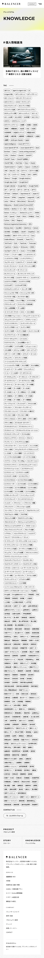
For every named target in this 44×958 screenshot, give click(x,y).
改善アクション (23, 690)
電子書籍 (34, 789)
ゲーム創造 (21, 308)
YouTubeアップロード (11, 251)
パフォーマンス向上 (18, 461)
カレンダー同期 (26, 289)
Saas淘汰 (19, 228)
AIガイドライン (9, 102)
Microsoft (31, 201)
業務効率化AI (8, 713)
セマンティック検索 (21, 358)
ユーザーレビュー (28, 572)
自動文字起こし (9, 762)
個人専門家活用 (23, 621)
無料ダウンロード (21, 728)
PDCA (24, 216)
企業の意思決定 (33, 606)
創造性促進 (35, 633)
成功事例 (31, 675)
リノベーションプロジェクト (13, 587)
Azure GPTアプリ (24, 144)
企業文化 (35, 610)
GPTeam (7, 193)
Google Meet (22, 186)
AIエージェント (9, 98)
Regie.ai (19, 220)
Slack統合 (7, 235)
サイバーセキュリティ (11, 339)
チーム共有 (18, 369)
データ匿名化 (22, 392)
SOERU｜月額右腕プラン (14, 889)
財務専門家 (35, 778)
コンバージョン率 (33, 331)
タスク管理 (25, 365)
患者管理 (28, 671)
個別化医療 (18, 629)
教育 (17, 694)
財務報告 (27, 778)
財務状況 (16, 782)
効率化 (16, 636)
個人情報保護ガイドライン (23, 625)
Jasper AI (35, 193)
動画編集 (24, 640)
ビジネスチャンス (27, 468)
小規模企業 (7, 667)
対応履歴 (33, 663)
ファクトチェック (9, 499)
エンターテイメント (10, 266)
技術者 (22, 678)
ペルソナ (7, 537)
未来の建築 (17, 705)
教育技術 (33, 694)
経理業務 (7, 755)
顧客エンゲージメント (11, 797)
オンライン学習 (9, 277)
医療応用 (25, 644)
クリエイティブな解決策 (25, 304)
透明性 (35, 785)
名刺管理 (24, 652)
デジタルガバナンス (10, 426)
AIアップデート (32, 94)
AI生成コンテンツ (19, 132)
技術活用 (15, 678)
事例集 (22, 598)
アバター (7, 255)
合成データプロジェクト (11, 652)
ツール (6, 373)
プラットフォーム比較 (23, 507)
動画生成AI (15, 640)
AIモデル (7, 121)
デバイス (21, 438)
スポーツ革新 (16, 354)
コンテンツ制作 (25, 327)
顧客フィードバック (10, 801)
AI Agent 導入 (8, 94)
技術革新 (15, 682)
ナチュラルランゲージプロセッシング (26, 449)
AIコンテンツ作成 (24, 106)
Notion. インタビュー (11, 213)
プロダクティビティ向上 (25, 518)
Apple (27, 140)
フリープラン (8, 510)
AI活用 (33, 129)
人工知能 (7, 602)
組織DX (30, 747)
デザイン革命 (8, 423)
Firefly (23, 174)
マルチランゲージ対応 (30, 564)
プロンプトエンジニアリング (13, 529)
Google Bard (23, 182)
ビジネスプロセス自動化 (25, 480)
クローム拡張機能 (9, 308)
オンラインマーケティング (26, 274)
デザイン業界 (32, 419)
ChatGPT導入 (8, 163)
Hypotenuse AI (25, 193)
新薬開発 (7, 701)
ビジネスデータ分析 (10, 476)
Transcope (32, 243)
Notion (31, 209)
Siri (38, 232)
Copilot (20, 167)
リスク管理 (22, 583)
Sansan (35, 228)
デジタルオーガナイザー (22, 423)
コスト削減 (30, 312)
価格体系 (32, 617)
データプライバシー (10, 381)
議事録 (30, 774)
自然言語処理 (23, 766)
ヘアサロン (7, 533)
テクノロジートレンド (11, 411)
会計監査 (7, 614)
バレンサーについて (12, 912)
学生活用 (20, 659)
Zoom (23, 251)
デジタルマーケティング (11, 434)
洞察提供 (24, 724)
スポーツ (7, 354)
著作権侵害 (18, 770)
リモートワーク (29, 587)
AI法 (27, 129)
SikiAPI (23, 232)
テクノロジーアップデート (23, 407)
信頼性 (14, 621)
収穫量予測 (23, 648)
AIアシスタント (20, 94)
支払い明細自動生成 (10, 690)
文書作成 (7, 698)
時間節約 (28, 701)
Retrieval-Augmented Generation (15, 224)
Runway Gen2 (8, 228)
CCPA (6, 155)
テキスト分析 (32, 403)
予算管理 (7, 598)
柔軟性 (25, 705)
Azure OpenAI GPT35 (11, 148)
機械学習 (27, 713)
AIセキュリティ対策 (10, 113)
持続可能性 (34, 686)
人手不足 (28, 602)
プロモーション (30, 526)
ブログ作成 (23, 514)
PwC (37, 216)
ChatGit (21, 155)
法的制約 (31, 720)
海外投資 (32, 724)
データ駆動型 (27, 400)
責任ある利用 (26, 782)
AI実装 (8, 881)
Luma (6, 201)
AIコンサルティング (10, 106)
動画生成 (7, 640)
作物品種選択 (27, 614)
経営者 (33, 751)
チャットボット (29, 369)
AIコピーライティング (23, 102)
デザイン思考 (22, 419)
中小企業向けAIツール (19, 594)
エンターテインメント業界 (27, 266)
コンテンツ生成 (21, 331)
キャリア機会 (20, 300)
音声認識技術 (22, 793)
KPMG (14, 197)
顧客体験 (21, 801)
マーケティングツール (11, 545)
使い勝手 (16, 617)
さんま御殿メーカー (24, 342)
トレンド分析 (34, 445)
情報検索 (15, 675)
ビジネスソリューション (11, 468)
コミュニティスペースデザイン (13, 319)
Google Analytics (25, 178)
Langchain (21, 197)
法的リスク (22, 720)
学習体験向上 (29, 659)
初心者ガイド (19, 633)
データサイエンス (25, 373)
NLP (25, 209)
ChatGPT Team (9, 159)
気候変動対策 (16, 717)
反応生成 (15, 648)
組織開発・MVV (10, 877)
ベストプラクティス (20, 533)
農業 (13, 785)
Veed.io (16, 247)
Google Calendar (9, 186)
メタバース (15, 568)
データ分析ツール (9, 392)
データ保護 (30, 384)
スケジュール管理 (19, 350)
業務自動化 (18, 713)
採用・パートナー (11, 928)
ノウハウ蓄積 (18, 453)
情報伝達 (36, 671)
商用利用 (7, 656)
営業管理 (15, 656)
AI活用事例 (7, 132)
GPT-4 (19, 190)
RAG (13, 220)
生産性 (14, 736)
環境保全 (28, 732)
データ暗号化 (19, 396)
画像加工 (21, 736)
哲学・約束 (9, 916)
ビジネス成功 (32, 487)
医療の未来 (7, 644)
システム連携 (19, 346)
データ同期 (31, 392)
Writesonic (24, 247)
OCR (5, 216)
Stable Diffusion (9, 239)
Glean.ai (7, 178)
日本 (13, 701)
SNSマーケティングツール (21, 235)
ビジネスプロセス (9, 480)
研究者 (6, 743)
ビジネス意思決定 (20, 487)
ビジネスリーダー (9, 484)
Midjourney (8, 205)
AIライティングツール (11, 125)
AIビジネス (35, 117)
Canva (14, 151)
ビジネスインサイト (10, 465)
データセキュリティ (10, 377)
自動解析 (27, 762)
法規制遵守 (15, 724)
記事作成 (7, 774)
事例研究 (15, 598)
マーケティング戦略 (26, 545)
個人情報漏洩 (8, 629)
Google (14, 178)
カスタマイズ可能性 (10, 281)
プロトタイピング (9, 522)
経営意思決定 (16, 751)
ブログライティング (33, 510)
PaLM (18, 216)
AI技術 (35, 125)
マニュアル (7, 552)
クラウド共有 (31, 300)
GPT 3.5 (12, 190)
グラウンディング (9, 304)
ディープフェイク (9, 403)
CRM (5, 171)
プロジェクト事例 (12, 920)
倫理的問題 (35, 629)
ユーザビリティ (19, 575)
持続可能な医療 (9, 686)
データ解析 (17, 400)
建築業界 (20, 671)
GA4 (29, 174)
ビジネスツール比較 (22, 472)
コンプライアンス (9, 335)
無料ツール (33, 728)
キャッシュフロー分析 (27, 293)
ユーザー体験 (8, 575)
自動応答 (28, 759)
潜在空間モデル (9, 728)
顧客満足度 (7, 804)
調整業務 (23, 774)
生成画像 (7, 736)
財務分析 (19, 778)
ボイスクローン (17, 537)
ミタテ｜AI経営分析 (12, 897)
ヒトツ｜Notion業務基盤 (14, 893)
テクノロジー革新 (23, 415)
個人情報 (33, 621)
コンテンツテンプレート (27, 323)
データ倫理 (7, 388)
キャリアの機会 (9, 300)
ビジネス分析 (22, 484)
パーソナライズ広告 (29, 457)
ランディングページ (10, 579)
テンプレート (8, 442)
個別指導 (27, 629)
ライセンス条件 (31, 575)
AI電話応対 (29, 136)
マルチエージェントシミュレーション (15, 556)
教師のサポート (9, 694)
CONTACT (9, 932)
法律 (5, 720)
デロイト (29, 438)
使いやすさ (7, 617)
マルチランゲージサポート (12, 564)
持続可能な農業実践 (22, 686)
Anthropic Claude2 (17, 140)
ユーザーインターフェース (29, 568)
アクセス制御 (31, 251)
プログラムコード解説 (11, 514)
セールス (33, 354)
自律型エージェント (10, 766)
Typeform (7, 247)
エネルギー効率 (31, 262)
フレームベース (19, 510)
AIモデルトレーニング (19, 121)
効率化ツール (24, 636)
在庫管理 (23, 656)
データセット (23, 377)
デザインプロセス (9, 419)
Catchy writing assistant (27, 151)
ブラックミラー (9, 507)
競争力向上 (7, 747)
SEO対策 (7, 232)
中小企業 (7, 594)
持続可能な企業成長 (26, 682)
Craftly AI (35, 167)
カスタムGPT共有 (20, 285)
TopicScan (23, 243)
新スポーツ (23, 698)
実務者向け (7, 663)
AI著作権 (13, 136)
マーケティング (9, 541)
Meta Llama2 (21, 201)
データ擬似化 (8, 396)
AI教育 (6, 129)
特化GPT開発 (19, 732)
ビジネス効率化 (33, 484)
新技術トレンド (34, 698)
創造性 (28, 633)
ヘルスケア (31, 533)
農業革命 (28, 785)
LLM (38, 197)
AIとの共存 (18, 117)
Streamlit (20, 239)
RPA (30, 224)
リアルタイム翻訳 (24, 579)
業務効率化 (31, 709)
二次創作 (29, 598)
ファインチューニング (27, 495)
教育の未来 (25, 694)
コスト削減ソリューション (12, 316)
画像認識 (16, 740)
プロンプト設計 (29, 529)
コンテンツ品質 (9, 331)
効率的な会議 (35, 636)
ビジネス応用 (8, 487)
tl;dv (15, 243)
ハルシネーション (32, 461)
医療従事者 (17, 644)
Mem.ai (12, 201)
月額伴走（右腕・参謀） (13, 885)
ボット (26, 537)
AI (29, 90)
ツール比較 (14, 373)
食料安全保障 (26, 804)
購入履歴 (7, 785)
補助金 (34, 770)
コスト (22, 312)
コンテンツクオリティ (11, 323)
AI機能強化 (14, 129)
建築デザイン (34, 667)
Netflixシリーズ (16, 209)
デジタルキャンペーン (25, 426)
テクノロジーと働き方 (27, 411)
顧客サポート (35, 797)
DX (18, 171)
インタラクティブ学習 (11, 258)
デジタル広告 (26, 434)
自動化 (21, 759)
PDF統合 (31, 216)
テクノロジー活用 (9, 415)
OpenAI (12, 216)
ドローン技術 (8, 449)
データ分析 (26, 388)
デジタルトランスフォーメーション (27, 430)
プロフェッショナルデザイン (26, 522)
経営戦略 (25, 751)
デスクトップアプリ (10, 438)
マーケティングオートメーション (26, 541)
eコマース (16, 174)
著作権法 (27, 770)
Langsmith (30, 197)
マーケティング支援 (10, 549)
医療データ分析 (34, 640)
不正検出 (34, 591)
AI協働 (29, 125)
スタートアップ (31, 350)
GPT (5, 190)
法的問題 (7, 724)
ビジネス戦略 (19, 491)
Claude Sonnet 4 (9, 167)
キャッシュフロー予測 (11, 293)
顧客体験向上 (31, 801)
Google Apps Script (10, 182)
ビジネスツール (9, 472)
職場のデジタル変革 (10, 759)
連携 (5, 789)
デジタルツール (9, 430)
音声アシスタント (9, 793)
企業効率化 (26, 610)
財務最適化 (7, 782)
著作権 (32, 766)
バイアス (7, 461)
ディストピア (21, 403)
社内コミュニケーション (18, 743)
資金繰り (35, 782)
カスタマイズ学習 (24, 281)
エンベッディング (9, 270)
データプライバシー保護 (26, 381)
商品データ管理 (34, 652)
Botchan (7, 151)
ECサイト (24, 171)
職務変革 (24, 755)
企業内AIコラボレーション (12, 610)
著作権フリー (8, 770)
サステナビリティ (9, 342)
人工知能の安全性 (17, 602)
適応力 (27, 789)
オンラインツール (9, 274)
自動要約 (19, 762)
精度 (24, 747)
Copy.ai (27, 167)
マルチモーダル (27, 560)
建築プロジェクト (9, 671)
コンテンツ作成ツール (11, 327)
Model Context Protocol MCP (23, 205)
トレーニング (23, 445)
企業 (24, 606)
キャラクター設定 (23, 297)
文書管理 (15, 698)
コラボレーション (30, 319)
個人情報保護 (8, 625)
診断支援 (15, 774)
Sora (32, 235)
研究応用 (34, 740)
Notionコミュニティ (26, 213)
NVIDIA (37, 213)
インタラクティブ (29, 255)
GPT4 (33, 190)
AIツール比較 (8, 117)
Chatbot (13, 155)
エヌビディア (20, 262)
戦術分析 (7, 678)
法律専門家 (13, 720)
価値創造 (24, 617)
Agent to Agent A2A (19, 90)
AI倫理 (22, 125)
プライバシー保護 (29, 503)
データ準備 (7, 400)
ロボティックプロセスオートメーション (16, 591)
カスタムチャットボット (11, 289)
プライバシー (18, 503)
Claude (32, 163)
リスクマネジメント (10, 583)
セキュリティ (8, 358)
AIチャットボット (24, 113)
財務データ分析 (9, 778)
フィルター (7, 503)
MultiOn (6, 209)
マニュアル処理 (18, 552)
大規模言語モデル (33, 656)
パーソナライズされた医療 (12, 457)
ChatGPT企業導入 (23, 159)
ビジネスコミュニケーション (28, 465)
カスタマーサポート (22, 277)
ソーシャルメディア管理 (11, 365)
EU (5, 174)
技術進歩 (7, 682)
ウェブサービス (9, 262)
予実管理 (31, 594)
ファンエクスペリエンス (25, 499)
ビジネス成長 (8, 491)
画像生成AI (7, 740)
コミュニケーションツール (31, 316)
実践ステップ (24, 663)
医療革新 (7, 648)
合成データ (32, 648)
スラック (25, 354)
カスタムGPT (8, 285)
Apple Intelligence (10, 144)
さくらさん (23, 339)
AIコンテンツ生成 (9, 109)
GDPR (35, 174)
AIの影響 (26, 117)
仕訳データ (17, 606)
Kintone (7, 197)
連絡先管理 (13, 789)
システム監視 (8, 346)
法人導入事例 (35, 717)
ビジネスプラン (24, 476)
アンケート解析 (17, 255)
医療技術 (33, 644)
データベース (8, 384)
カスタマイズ (35, 277)
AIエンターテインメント (23, 98)
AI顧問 (6, 140)
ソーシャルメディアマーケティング (15, 361)
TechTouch (8, 243)
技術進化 (29, 678)
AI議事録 (21, 136)
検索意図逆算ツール (10, 709)
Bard (37, 148)
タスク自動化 (35, 365)
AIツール (34, 113)
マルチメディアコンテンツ (12, 560)
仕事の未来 (7, 606)
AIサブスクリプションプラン (26, 109)
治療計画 (25, 717)
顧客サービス (24, 797)
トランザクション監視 (22, 442)
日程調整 (20, 701)
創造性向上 (7, 636)
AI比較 (22, 129)
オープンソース (22, 270)
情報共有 (7, 675)
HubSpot (15, 193)
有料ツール (7, 705)
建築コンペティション (20, 667)
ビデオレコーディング (11, 495)
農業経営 (20, 785)
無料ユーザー (8, 732)
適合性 (21, 789)
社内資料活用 (32, 743)
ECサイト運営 (34, 171)
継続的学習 (15, 755)
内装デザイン (8, 633)
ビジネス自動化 (30, 491)
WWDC (32, 247)
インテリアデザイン (26, 258)
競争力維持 (17, 747)
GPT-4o (26, 190)
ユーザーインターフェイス (12, 572)
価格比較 (7, 621)
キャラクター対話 (9, 297)
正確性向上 (35, 713)
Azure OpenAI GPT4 (27, 148)
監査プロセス (25, 740)
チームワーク (8, 369)
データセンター (34, 377)
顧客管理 (16, 804)
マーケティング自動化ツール (27, 549)
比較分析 (7, 717)
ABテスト (7, 90)
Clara (26, 163)
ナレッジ (9, 924)
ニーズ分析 (7, 453)
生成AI (36, 732)
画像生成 (29, 736)
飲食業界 (35, 804)
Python (6, 220)
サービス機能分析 (23, 335)
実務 (37, 659)
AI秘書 (6, 136)
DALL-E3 (12, 171)
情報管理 (23, 675)
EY (9, 174)
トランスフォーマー (10, 445)
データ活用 (29, 396)
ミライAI (7, 568)
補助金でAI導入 (11, 901)
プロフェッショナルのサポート (13, 526)
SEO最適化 (15, 232)
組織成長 (7, 751)
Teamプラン (30, 239)
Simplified (31, 232)
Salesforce (27, 228)
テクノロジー (8, 407)
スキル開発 (7, 350)
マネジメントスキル (32, 552)
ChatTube (19, 163)
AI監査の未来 (31, 132)
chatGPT (29, 155)
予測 (37, 594)
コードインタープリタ (11, 312)
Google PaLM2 (33, 186)
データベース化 (19, 384)
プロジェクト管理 (9, 518)
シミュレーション (31, 346)
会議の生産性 (16, 614)
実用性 (16, 663)
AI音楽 (37, 136)
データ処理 (17, 388)
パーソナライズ (29, 453)
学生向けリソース (9, 659)
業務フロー (22, 709)
